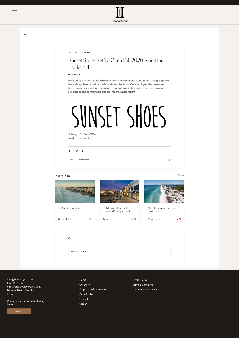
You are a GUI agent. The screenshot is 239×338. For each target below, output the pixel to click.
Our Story (84, 284)
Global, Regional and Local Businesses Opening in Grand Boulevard (116, 209)
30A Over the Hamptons (69, 207)
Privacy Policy (140, 279)
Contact (83, 299)
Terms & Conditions (143, 284)
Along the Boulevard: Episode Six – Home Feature (163, 209)
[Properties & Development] (112, 289)
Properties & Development (93, 289)
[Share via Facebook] (69, 151)
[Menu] (14, 10)
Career (83, 303)
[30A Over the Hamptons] (75, 191)
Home (82, 279)
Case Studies (86, 294)
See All (181, 175)
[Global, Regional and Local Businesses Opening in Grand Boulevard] (120, 191)
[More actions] (169, 52)
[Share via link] (90, 151)
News (25, 34)
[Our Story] (112, 284)
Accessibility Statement (145, 289)
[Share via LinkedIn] (83, 151)
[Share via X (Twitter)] (76, 151)
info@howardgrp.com (20, 279)
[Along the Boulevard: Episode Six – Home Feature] (164, 191)
